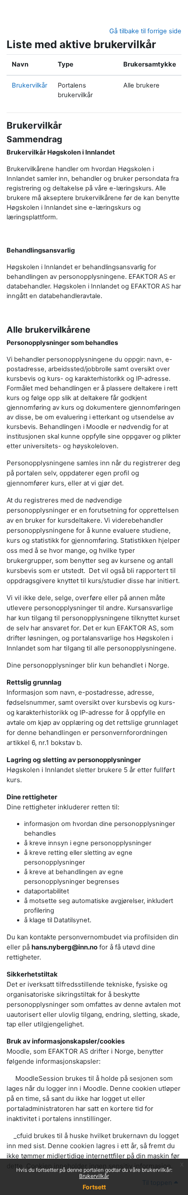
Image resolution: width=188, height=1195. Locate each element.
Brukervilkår (94, 1176)
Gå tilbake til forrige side (145, 31)
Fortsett (94, 1187)
